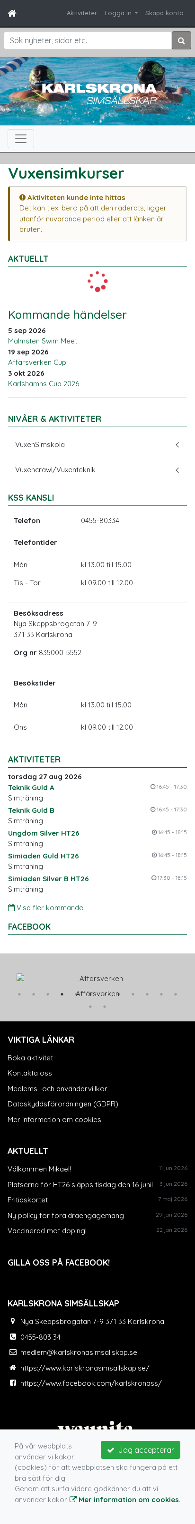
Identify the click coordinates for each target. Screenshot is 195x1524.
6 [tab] (90, 994)
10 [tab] (147, 994)
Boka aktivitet (30, 1057)
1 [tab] (19, 994)
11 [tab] (161, 994)
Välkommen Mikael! (39, 1168)
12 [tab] (175, 994)
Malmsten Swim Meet (42, 340)
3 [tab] (48, 994)
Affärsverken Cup (37, 362)
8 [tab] (119, 994)
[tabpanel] (97, 984)
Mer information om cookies (54, 1119)
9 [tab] (133, 994)
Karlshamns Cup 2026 (43, 383)
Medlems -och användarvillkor (57, 1088)
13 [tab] (90, 1006)
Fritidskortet (28, 1199)
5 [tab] (76, 994)
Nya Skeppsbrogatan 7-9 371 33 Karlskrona (92, 1321)
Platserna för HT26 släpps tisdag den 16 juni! (80, 1184)
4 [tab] (62, 994)
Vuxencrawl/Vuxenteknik (55, 469)
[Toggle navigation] (21, 138)
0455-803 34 (40, 1337)
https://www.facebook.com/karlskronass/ (91, 1383)
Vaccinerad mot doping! (47, 1230)
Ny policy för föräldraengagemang (66, 1215)
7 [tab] (104, 994)
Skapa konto (164, 13)
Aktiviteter (82, 13)
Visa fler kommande (49, 907)
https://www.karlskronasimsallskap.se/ (85, 1367)
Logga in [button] (119, 13)
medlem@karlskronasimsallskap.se (78, 1352)
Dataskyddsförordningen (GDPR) (63, 1103)
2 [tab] (33, 994)
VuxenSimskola (40, 444)
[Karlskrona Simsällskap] (97, 92)
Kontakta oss (30, 1072)
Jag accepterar (144, 1450)
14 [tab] (104, 1006)
